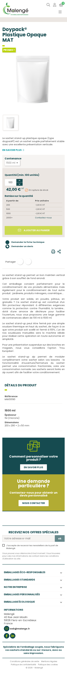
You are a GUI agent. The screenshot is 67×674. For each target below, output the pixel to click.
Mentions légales (49, 661)
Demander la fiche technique (27, 242)
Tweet (28, 261)
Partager (20, 261)
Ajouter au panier (36, 230)
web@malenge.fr (20, 628)
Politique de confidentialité (23, 664)
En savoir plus (12, 150)
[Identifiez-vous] (54, 5)
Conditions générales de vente (24, 661)
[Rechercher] (48, 5)
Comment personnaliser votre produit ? (33, 458)
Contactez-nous (43, 217)
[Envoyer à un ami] (59, 252)
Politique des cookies (48, 664)
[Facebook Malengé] (6, 636)
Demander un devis (19, 246)
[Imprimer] (53, 252)
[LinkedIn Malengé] (12, 636)
